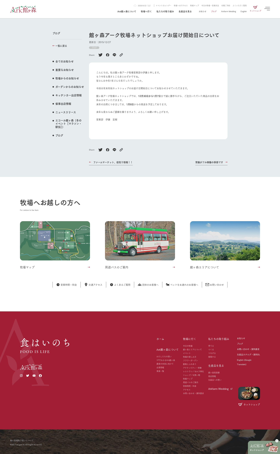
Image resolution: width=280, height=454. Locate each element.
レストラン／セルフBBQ (193, 371)
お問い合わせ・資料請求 (193, 393)
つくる (211, 349)
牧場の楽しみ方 (189, 356)
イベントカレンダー (163, 5)
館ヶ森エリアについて (192, 349)
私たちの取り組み (165, 11)
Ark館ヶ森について (126, 11)
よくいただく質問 (240, 5)
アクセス (186, 389)
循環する (212, 356)
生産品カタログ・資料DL (248, 354)
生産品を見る (185, 11)
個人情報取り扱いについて (22, 440)
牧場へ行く (146, 11)
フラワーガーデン (190, 360)
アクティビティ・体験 (192, 367)
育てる (211, 345)
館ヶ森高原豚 (214, 372)
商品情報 (212, 376)
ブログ (214, 11)
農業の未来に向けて (165, 363)
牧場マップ (194, 5)
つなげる (212, 353)
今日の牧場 (187, 345)
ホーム (160, 339)
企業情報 (160, 367)
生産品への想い (215, 379)
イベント (187, 353)
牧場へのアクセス (181, 5)
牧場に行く (189, 339)
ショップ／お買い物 (191, 374)
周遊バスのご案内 (190, 382)
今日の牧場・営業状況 (210, 5)
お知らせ (202, 11)
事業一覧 (160, 370)
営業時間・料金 (189, 385)
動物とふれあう (189, 363)
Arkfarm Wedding (228, 11)
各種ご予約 (225, 5)
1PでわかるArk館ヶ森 (165, 360)
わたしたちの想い (164, 356)
